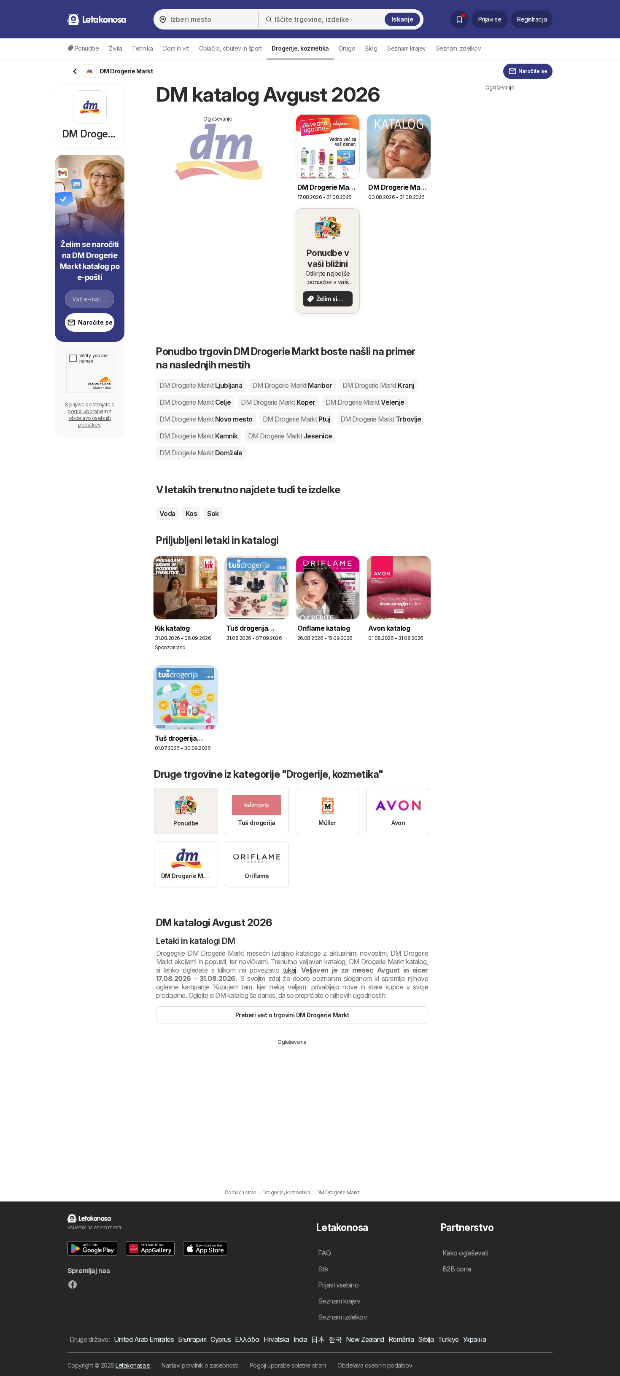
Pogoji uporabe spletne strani (288, 1365)
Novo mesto (206, 419)
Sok (212, 513)
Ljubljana (200, 385)
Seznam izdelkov (458, 48)
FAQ (324, 1253)
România (401, 1339)
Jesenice (290, 436)
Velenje (365, 402)
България (192, 1339)
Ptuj (296, 419)
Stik (323, 1269)
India (300, 1339)
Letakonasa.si (133, 1365)
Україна (474, 1339)
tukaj (289, 970)
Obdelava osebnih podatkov (374, 1365)
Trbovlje (380, 419)
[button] (92, 1248)
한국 (335, 1339)
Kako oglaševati (465, 1253)
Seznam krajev (406, 48)
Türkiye (448, 1339)
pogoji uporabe (85, 411)
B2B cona (456, 1269)
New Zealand (365, 1339)
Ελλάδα (247, 1339)
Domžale (200, 453)
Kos (191, 513)
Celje (195, 402)
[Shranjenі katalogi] (459, 19)
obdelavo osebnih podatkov (90, 421)
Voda (167, 513)
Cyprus (220, 1339)
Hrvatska (276, 1339)
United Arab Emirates (144, 1339)
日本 (317, 1339)
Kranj (378, 385)
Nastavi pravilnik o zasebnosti (200, 1365)
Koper (278, 402)
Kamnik (198, 436)
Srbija (426, 1339)
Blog (371, 48)
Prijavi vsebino (338, 1285)
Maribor (292, 385)
